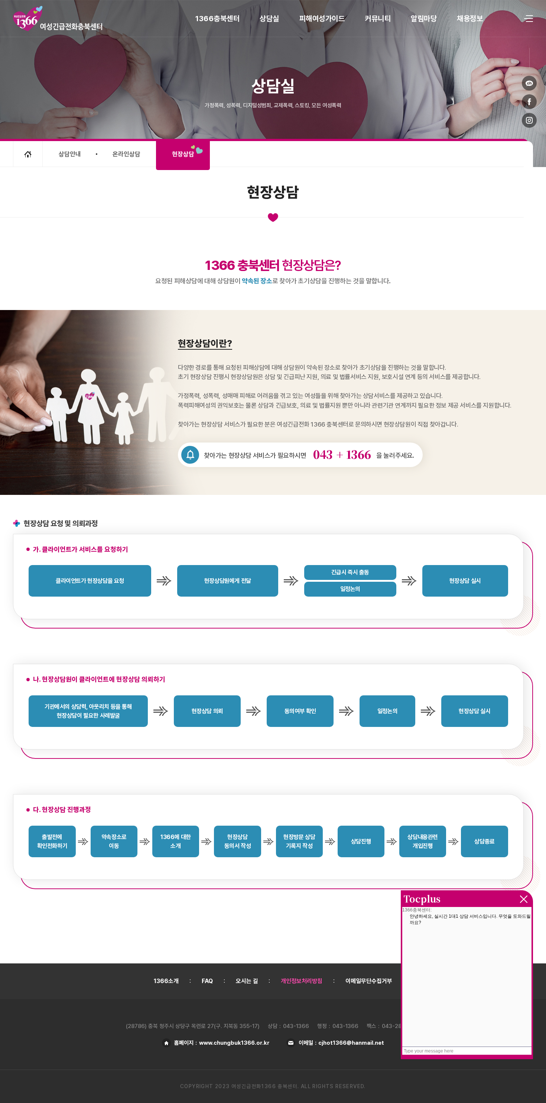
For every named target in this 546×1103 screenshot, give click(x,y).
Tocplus (422, 898)
